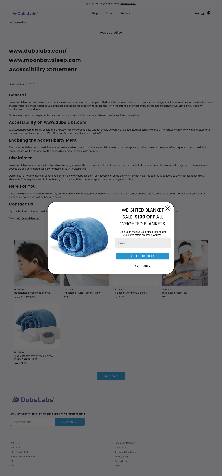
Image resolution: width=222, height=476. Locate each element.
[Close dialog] (167, 208)
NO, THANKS (142, 266)
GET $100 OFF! (142, 256)
